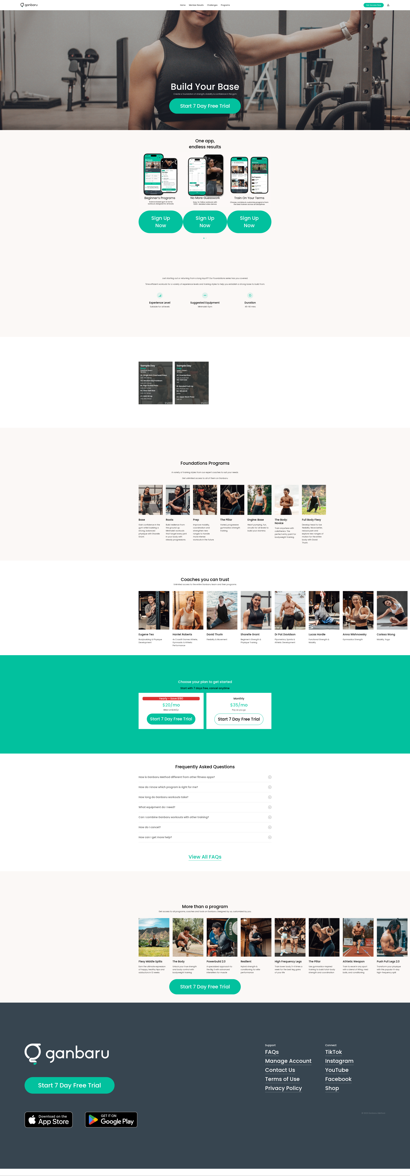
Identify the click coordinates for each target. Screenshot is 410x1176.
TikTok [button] (333, 1052)
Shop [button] (332, 1088)
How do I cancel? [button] (150, 827)
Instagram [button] (339, 1061)
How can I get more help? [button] (155, 837)
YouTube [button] (337, 1070)
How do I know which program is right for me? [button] (168, 787)
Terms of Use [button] (282, 1079)
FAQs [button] (272, 1052)
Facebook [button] (338, 1079)
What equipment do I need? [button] (157, 807)
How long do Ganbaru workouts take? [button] (163, 797)
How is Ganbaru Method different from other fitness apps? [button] (177, 777)
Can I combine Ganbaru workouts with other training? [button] (174, 817)
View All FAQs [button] (205, 856)
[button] (205, 106)
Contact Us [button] (280, 1070)
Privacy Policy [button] (283, 1088)
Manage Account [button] (288, 1061)
